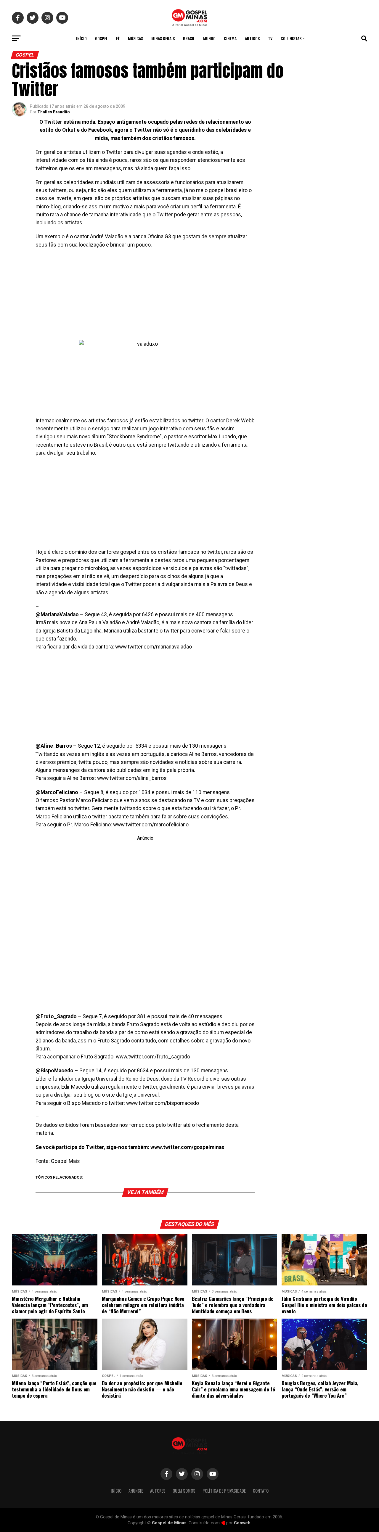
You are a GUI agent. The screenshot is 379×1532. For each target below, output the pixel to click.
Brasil (189, 38)
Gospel (101, 38)
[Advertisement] (145, 296)
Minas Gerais (163, 38)
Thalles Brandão (53, 112)
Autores (158, 1491)
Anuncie (136, 1491)
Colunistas (291, 38)
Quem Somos (184, 1491)
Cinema (230, 38)
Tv (270, 38)
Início (81, 38)
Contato (261, 1491)
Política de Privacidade (224, 1491)
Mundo (209, 38)
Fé (118, 38)
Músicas (135, 38)
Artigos (252, 38)
